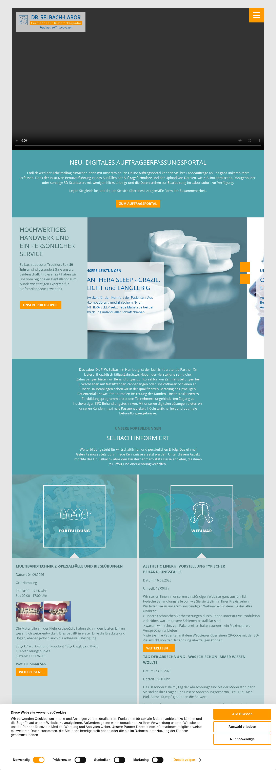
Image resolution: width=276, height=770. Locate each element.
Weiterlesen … (33, 673)
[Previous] (245, 267)
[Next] (245, 279)
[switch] (80, 760)
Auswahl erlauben (242, 726)
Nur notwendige (242, 739)
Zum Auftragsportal (138, 203)
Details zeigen (184, 760)
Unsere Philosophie (40, 305)
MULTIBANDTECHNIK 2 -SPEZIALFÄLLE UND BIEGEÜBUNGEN (69, 566)
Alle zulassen (242, 714)
